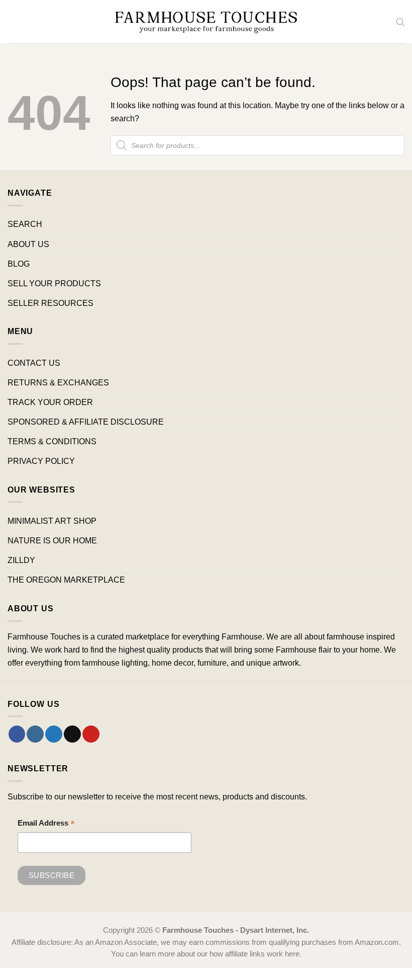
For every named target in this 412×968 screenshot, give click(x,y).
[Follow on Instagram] (35, 734)
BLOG (19, 263)
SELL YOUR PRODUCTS (54, 283)
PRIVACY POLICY (41, 460)
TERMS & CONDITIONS (52, 441)
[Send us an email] (72, 734)
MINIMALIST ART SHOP (52, 520)
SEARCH (25, 223)
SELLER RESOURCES (50, 302)
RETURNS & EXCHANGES (58, 382)
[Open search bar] (400, 22)
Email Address (46, 824)
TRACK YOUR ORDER (50, 402)
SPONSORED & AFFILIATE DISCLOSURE (86, 421)
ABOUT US (28, 244)
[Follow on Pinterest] (90, 734)
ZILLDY (21, 559)
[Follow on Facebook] (17, 734)
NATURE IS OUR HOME (52, 540)
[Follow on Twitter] (53, 734)
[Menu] (14, 21)
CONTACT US (34, 362)
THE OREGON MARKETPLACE (66, 579)
